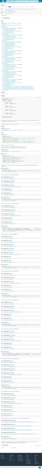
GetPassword (11, 244)
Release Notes (28, 460)
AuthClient (5, 134)
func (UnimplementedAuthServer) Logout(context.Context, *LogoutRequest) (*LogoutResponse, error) (18, 88)
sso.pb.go (2, 447)
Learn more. (36, 467)
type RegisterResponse (4, 78)
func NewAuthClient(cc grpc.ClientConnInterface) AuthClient (11, 25)
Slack (35, 459)
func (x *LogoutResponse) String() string (8, 69)
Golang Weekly (37, 463)
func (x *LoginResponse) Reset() (7, 54)
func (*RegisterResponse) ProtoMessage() (8, 81)
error (32, 139)
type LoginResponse (4, 49)
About (27, 455)
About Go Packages (20, 459)
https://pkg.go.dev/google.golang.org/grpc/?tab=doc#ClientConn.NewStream (13, 147)
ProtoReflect (12, 213)
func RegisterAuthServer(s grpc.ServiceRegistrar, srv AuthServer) (11, 23)
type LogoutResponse (4, 63)
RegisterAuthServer (6, 128)
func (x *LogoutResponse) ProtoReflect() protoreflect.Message (12, 67)
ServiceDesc (12, 98)
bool (6, 199)
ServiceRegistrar (14, 130)
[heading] (3, 1)
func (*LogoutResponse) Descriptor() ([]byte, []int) (10, 64)
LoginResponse (28, 139)
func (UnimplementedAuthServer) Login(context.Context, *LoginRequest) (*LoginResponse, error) (17, 87)
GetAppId (10, 236)
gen (20, 3)
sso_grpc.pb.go (13, 447)
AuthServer (9, 100)
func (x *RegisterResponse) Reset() (7, 83)
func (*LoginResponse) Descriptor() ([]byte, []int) (10, 50)
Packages (19, 455)
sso (24, 3)
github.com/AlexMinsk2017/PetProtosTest (13, 3)
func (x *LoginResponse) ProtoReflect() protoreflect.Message (11, 53)
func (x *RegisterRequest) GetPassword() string (9, 73)
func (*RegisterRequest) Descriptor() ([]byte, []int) (10, 71)
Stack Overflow (11, 459)
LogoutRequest (15, 142)
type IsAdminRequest (4, 27)
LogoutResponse (29, 142)
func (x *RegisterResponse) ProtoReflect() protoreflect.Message (12, 82)
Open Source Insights (9, 13)
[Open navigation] (40, 1)
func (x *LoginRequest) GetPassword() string (9, 44)
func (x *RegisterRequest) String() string (8, 77)
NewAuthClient (5, 149)
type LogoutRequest (4, 56)
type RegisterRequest (4, 70)
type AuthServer (3, 26)
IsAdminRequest (16, 141)
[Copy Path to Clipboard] (25, 3)
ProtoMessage (13, 209)
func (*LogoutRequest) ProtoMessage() (8, 59)
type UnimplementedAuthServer (6, 85)
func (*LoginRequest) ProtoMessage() (8, 45)
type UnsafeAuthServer (4, 90)
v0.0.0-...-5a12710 (4, 6)
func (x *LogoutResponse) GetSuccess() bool (9, 65)
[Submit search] (38, 1)
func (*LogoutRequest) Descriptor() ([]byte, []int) (10, 57)
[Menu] (21, 15)
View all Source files (37, 445)
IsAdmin (14, 420)
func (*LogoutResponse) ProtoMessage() (8, 66)
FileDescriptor (15, 124)
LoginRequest (15, 139)
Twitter (36, 456)
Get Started (11, 455)
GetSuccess (12, 331)
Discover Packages (3, 3)
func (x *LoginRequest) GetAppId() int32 (8, 42)
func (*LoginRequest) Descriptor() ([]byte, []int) (9, 41)
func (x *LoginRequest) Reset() (7, 47)
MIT (23, 6)
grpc (9, 98)
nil (12, 100)
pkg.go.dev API (20, 460)
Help (10, 460)
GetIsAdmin (12, 205)
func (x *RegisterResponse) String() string (8, 84)
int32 (6, 230)
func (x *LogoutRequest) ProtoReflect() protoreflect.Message (11, 60)
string (14, 194)
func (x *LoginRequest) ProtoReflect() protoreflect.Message (11, 46)
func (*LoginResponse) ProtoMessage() (8, 52)
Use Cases (2, 456)
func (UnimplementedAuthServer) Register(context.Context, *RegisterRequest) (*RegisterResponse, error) (18, 89)
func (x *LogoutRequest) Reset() (7, 61)
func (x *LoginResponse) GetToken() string (9, 51)
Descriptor (12, 174)
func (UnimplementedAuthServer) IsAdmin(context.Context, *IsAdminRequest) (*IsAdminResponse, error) (18, 86)
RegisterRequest (14, 157)
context (7, 139)
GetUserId (12, 393)
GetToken (11, 273)
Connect (36, 455)
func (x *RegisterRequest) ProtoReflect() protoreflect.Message (12, 75)
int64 (6, 170)
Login (14, 424)
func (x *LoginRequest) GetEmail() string (8, 43)
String (11, 221)
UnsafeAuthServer (6, 436)
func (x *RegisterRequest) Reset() (7, 76)
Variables (2, 22)
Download (27, 456)
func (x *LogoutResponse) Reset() (7, 68)
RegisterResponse (20, 157)
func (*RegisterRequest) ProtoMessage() (8, 74)
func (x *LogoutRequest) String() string (8, 62)
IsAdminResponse (30, 141)
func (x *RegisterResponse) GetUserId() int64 (9, 80)
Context (10, 139)
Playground (11, 456)
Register (14, 432)
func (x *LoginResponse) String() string (8, 55)
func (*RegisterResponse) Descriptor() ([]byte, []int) (10, 79)
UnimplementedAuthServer (8, 413)
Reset (10, 256)
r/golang (36, 460)
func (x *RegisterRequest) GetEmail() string (9, 72)
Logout (14, 428)
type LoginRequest (4, 40)
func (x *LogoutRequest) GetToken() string (9, 58)
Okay (40, 467)
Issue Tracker (28, 459)
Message (20, 186)
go (22, 3)
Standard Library (20, 456)
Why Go (2, 455)
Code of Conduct (28, 463)
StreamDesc (10, 116)
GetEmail (10, 240)
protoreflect (11, 124)
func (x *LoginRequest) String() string (8, 48)
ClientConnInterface (13, 151)
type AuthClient (3, 24)
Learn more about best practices (9, 10)
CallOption (23, 139)
